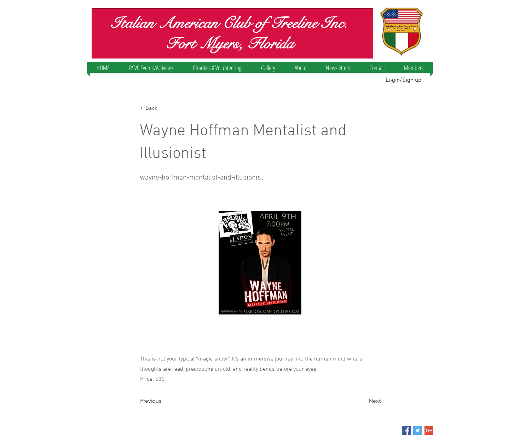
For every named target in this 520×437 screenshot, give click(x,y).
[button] (151, 67)
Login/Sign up (403, 80)
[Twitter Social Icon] (417, 430)
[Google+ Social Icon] (428, 430)
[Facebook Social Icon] (406, 430)
